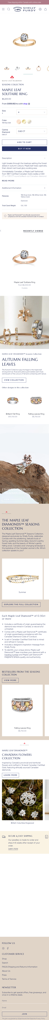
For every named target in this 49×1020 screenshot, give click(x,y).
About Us (6, 971)
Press (4, 975)
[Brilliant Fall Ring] (12, 400)
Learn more (13, 848)
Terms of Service (9, 979)
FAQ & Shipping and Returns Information (19, 967)
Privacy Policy (40, 1018)
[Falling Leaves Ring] (36, 400)
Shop (4, 959)
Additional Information (11, 188)
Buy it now (24, 149)
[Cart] (45, 9)
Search (5, 963)
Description (7, 158)
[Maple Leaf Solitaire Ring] (24, 257)
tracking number (12, 654)
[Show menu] (3, 9)
